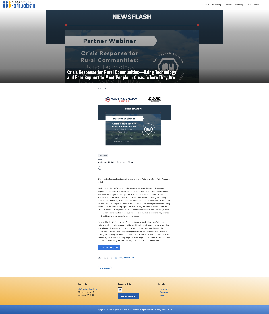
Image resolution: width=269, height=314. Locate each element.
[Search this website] (263, 5)
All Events (103, 89)
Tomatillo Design (166, 310)
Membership (164, 289)
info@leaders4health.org (87, 289)
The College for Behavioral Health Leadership (124, 310)
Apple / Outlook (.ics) (126, 258)
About (162, 295)
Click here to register (109, 247)
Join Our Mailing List (128, 296)
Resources (164, 292)
